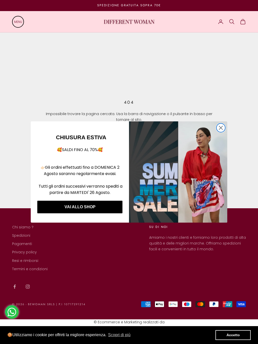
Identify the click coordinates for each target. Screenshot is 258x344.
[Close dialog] (220, 127)
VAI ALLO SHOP (79, 207)
